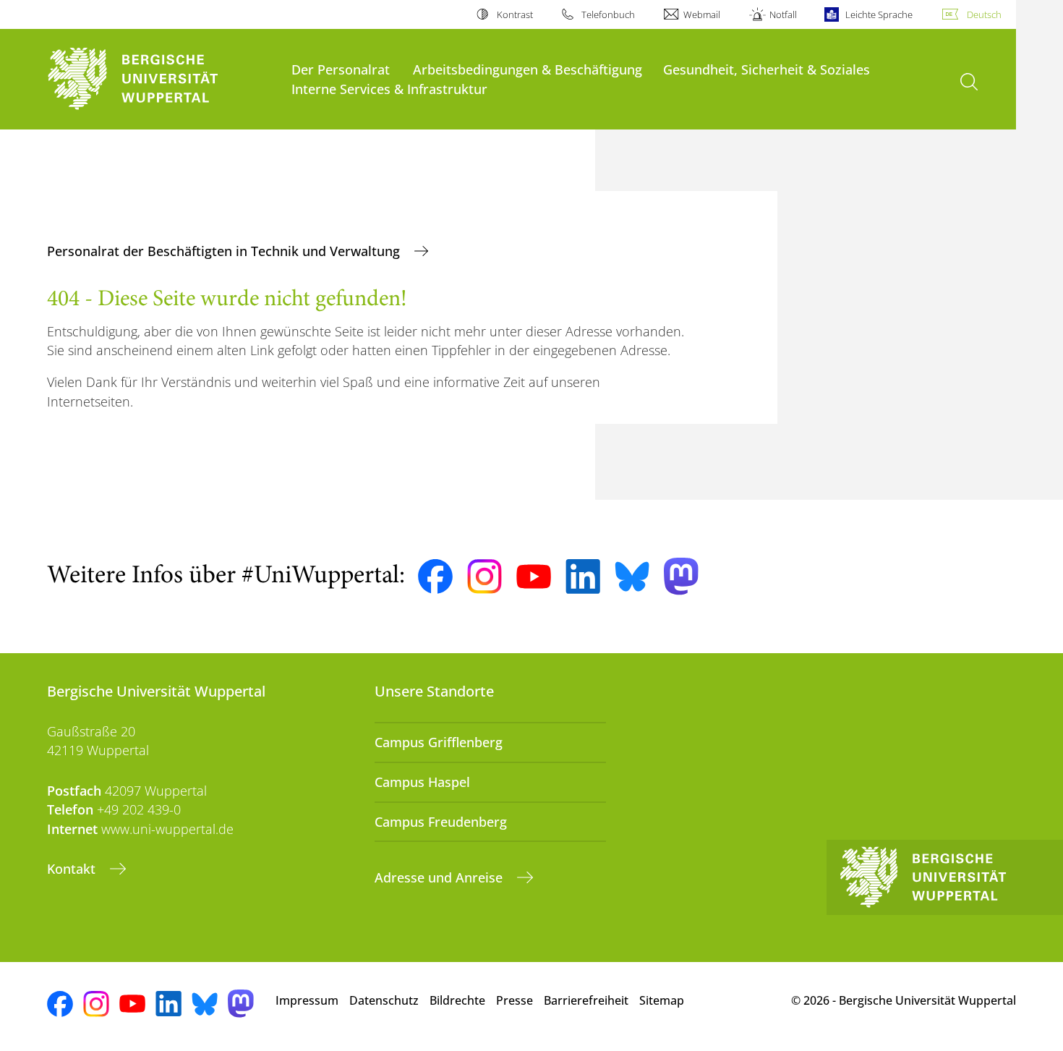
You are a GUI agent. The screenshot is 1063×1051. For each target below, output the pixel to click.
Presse (514, 1000)
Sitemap (661, 1000)
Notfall (782, 14)
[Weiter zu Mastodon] (681, 576)
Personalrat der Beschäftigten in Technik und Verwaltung (225, 251)
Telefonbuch (608, 14)
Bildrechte (457, 1000)
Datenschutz (384, 1000)
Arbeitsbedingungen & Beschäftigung (527, 69)
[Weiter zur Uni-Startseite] (162, 79)
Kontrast (514, 14)
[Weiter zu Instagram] (484, 576)
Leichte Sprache (879, 14)
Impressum (307, 1000)
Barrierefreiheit (586, 1000)
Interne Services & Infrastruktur (389, 89)
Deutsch (984, 14)
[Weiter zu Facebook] (435, 576)
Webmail (701, 14)
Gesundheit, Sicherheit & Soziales (766, 69)
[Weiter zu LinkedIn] (582, 576)
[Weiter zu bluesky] (632, 576)
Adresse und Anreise (440, 877)
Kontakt (73, 868)
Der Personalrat (340, 69)
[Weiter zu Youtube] (533, 576)
